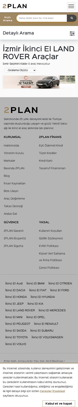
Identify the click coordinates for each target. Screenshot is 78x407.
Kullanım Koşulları (50, 231)
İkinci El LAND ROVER (20, 310)
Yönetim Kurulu (14, 153)
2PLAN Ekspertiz (15, 238)
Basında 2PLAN (14, 168)
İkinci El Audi (14, 283)
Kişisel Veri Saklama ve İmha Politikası (52, 256)
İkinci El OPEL (35, 317)
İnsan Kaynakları (14, 183)
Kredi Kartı (45, 161)
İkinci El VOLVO (15, 344)
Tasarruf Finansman (52, 168)
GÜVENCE (11, 222)
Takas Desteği (13, 206)
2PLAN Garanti (13, 231)
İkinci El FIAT (37, 290)
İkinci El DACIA (15, 290)
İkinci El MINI (14, 317)
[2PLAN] (15, 6)
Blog (7, 176)
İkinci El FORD (59, 290)
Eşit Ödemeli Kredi (51, 145)
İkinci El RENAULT (46, 324)
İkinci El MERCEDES (52, 310)
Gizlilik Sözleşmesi (51, 238)
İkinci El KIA (35, 304)
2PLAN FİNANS (50, 137)
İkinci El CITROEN (60, 283)
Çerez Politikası (49, 268)
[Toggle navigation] (71, 6)
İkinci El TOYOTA (16, 337)
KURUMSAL (12, 137)
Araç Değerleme (14, 198)
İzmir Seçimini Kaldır (15, 64)
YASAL (44, 222)
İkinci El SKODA (16, 331)
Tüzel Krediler (48, 153)
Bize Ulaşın (11, 191)
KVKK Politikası (48, 246)
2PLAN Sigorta (13, 246)
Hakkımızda (11, 145)
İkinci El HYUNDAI (43, 297)
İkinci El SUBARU (41, 331)
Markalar (9, 161)
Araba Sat (10, 214)
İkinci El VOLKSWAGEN (47, 337)
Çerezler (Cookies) (52, 391)
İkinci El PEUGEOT (17, 324)
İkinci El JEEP (14, 304)
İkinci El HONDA (16, 297)
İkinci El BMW (36, 283)
